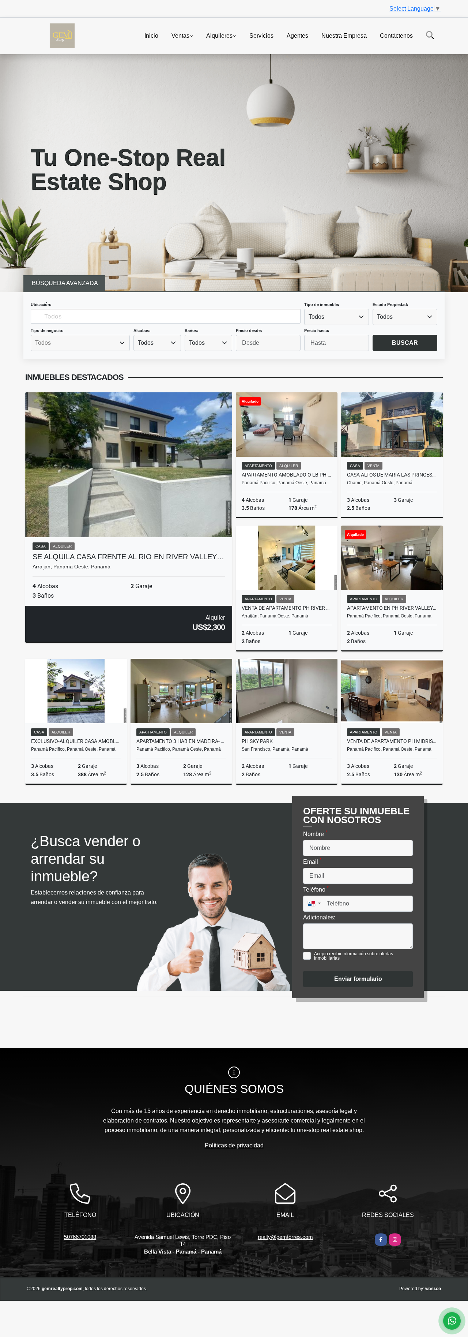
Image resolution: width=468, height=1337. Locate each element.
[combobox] (336, 317)
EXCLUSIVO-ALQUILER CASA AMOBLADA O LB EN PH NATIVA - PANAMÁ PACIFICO (76, 741)
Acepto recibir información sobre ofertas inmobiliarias (353, 956)
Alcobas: (142, 330)
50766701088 (80, 1237)
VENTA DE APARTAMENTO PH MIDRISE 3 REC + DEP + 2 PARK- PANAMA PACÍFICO (392, 741)
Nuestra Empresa (344, 35)
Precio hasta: (316, 330)
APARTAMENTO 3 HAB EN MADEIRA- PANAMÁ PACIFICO (181, 741)
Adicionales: (319, 917)
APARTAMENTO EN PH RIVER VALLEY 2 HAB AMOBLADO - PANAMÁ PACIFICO (392, 608)
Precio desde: (249, 330)
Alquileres (219, 35)
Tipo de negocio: (47, 330)
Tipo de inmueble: (321, 304)
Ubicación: (41, 304)
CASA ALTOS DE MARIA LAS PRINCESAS (392, 475)
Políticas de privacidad (234, 1145)
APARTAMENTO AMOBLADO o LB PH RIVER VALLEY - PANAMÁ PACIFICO (287, 475)
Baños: (192, 330)
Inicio (151, 35)
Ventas (180, 35)
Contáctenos (396, 35)
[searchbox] (80, 343)
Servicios (261, 35)
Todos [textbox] (316, 317)
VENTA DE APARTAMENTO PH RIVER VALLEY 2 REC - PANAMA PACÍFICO (287, 608)
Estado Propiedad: (390, 304)
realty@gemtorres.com (285, 1237)
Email (312, 861)
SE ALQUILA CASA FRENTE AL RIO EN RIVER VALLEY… (128, 557)
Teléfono (316, 889)
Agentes (297, 35)
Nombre (315, 833)
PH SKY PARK (257, 741)
